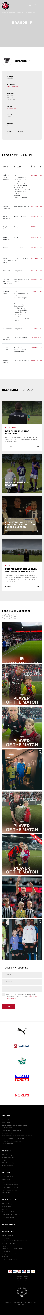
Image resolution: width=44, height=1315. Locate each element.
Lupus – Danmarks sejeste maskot (14, 1138)
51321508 (34, 227)
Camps (4, 1209)
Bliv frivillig (6, 1251)
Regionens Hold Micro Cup (11, 1214)
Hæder (4, 1246)
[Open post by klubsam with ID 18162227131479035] (22, 897)
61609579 (34, 271)
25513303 (34, 329)
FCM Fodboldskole (8, 1176)
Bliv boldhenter (7, 1133)
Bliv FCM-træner (8, 1165)
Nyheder (5, 1256)
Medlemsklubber (16, 12)
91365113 (34, 175)
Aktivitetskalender (8, 1217)
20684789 (35, 360)
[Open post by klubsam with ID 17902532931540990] (22, 769)
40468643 (35, 337)
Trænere (6, 1151)
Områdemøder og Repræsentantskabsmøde (17, 1135)
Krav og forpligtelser (9, 1243)
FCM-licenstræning (8, 1182)
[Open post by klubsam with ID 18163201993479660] (22, 684)
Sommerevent (7, 1122)
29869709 (35, 237)
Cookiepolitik (22, 1281)
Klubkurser (6, 1160)
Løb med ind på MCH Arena (11, 1130)
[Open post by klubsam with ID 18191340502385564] (22, 727)
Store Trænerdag (8, 1157)
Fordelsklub (8, 1224)
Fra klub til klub (7, 1143)
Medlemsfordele (7, 1120)
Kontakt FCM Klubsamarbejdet (12, 1248)
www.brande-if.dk (13, 86)
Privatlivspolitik (22, 1279)
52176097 (34, 248)
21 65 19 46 (10, 116)
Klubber (6, 1116)
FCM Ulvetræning (8, 1163)
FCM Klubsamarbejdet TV (11, 1259)
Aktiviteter (5, 1238)
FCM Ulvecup (6, 1206)
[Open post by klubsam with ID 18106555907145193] (22, 812)
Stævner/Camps (9, 1200)
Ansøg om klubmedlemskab (11, 1141)
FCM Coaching (7, 1155)
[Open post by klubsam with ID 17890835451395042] (22, 939)
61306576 (34, 206)
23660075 (34, 347)
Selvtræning (6, 1192)
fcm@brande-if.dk (13, 108)
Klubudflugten (7, 1127)
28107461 (34, 258)
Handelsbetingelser (22, 1276)
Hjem (4, 12)
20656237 (34, 279)
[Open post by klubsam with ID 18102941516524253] (22, 854)
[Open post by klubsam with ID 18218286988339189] (22, 642)
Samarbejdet (8, 1231)
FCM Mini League (8, 1204)
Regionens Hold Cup (9, 1212)
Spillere (6, 1173)
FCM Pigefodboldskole (9, 1190)
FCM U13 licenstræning (10, 1184)
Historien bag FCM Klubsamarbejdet (14, 1241)
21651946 (34, 292)
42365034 (34, 216)
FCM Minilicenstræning (10, 1187)
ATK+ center (6, 1179)
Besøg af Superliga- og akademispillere (15, 1125)
